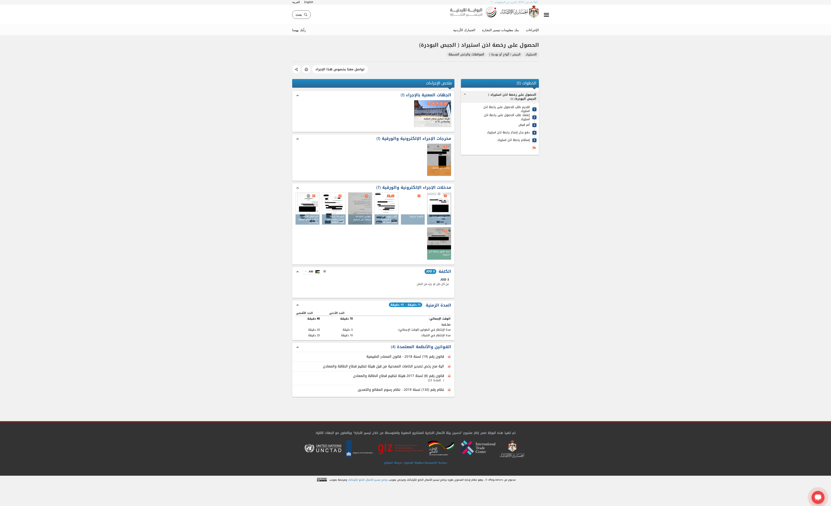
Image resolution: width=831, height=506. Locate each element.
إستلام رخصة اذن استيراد (513, 140)
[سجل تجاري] (439, 208)
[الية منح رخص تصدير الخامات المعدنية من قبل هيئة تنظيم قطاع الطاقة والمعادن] (449, 366)
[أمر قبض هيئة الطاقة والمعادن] (307, 208)
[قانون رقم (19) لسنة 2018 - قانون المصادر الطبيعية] (449, 356)
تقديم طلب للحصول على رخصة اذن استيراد (506, 109)
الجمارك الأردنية (464, 30)
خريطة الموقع (393, 462)
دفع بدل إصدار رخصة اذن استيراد (508, 133)
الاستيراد (531, 54)
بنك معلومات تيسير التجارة (500, 30)
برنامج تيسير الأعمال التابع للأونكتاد (368, 480)
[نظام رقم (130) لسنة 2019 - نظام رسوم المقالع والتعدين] (449, 390)
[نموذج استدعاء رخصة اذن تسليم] (360, 208)
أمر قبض (524, 125)
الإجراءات (532, 30)
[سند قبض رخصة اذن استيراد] (439, 243)
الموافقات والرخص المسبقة (466, 54)
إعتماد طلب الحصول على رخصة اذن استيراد (507, 117)
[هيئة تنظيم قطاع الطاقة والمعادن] (432, 113)
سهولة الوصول (414, 462)
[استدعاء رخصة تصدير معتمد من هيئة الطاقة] (334, 208)
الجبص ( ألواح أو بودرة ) (504, 54)
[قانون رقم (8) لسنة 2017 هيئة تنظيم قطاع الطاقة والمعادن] (449, 376)
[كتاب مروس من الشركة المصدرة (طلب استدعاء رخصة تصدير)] (386, 208)
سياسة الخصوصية (436, 462)
